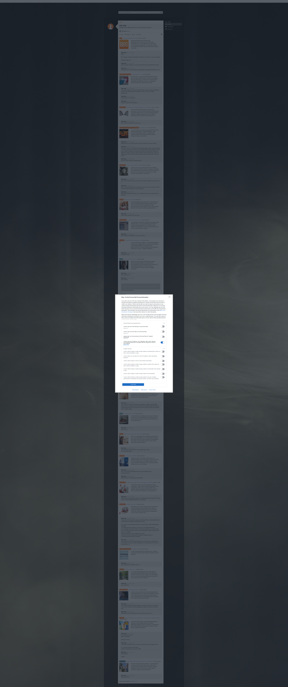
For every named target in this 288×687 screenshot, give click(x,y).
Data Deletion (135, 389)
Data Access (144, 389)
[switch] (163, 326)
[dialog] (144, 343)
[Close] (170, 297)
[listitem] (144, 323)
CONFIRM (133, 384)
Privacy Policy (152, 389)
